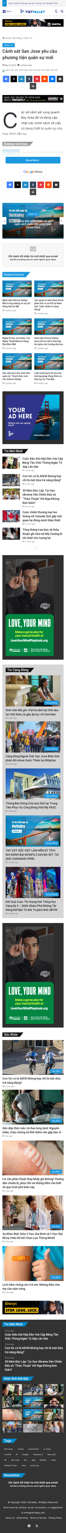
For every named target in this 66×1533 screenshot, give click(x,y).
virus (23, 1465)
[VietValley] (33, 11)
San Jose (15, 1460)
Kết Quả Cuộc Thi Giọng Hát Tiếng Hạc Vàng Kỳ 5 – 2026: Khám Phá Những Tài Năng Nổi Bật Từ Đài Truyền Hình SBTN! (32, 906)
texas (53, 1460)
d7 (17, 1454)
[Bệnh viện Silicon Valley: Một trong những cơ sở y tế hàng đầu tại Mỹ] (17, 288)
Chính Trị (27, 38)
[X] (14, 79)
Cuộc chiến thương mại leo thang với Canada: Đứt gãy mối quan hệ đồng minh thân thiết (42, 516)
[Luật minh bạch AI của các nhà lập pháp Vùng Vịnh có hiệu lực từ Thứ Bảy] (49, 361)
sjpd (33, 1460)
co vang (46, 1449)
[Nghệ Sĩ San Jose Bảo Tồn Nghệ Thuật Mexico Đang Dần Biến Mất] (17, 326)
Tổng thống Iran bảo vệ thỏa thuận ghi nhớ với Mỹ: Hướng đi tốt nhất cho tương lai (42, 533)
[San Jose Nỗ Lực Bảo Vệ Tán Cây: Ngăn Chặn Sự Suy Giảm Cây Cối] (11, 155)
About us (9, 1517)
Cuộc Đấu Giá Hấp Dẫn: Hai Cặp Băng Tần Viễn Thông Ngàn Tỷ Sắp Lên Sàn (42, 462)
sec (25, 1460)
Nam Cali (51, 1454)
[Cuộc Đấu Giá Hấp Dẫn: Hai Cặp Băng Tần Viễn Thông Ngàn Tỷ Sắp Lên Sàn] (11, 463)
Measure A (38, 1454)
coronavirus (33, 1449)
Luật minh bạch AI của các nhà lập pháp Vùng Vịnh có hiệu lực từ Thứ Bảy (48, 376)
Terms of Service (38, 1517)
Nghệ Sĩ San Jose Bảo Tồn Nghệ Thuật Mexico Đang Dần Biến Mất (16, 341)
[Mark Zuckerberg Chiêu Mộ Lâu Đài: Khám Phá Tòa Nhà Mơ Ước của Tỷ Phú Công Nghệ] (54, 1402)
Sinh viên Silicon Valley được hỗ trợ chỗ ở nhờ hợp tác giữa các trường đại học (48, 341)
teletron (43, 1460)
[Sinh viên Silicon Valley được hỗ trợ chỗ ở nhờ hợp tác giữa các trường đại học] (49, 326)
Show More (32, 160)
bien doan (8, 1449)
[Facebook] (6, 79)
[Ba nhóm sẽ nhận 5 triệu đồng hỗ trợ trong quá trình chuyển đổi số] (54, 1389)
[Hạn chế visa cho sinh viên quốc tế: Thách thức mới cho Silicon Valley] (17, 361)
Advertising (21, 1517)
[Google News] (33, 171)
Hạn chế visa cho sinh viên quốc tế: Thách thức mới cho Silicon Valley (16, 376)
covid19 (7, 1454)
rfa (5, 1460)
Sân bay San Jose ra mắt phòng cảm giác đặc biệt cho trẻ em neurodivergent (33, 224)
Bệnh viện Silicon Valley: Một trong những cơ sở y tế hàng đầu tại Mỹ (16, 303)
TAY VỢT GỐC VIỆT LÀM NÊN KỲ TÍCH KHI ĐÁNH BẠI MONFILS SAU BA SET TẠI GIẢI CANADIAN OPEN (32, 854)
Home (7, 38)
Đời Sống (17, 38)
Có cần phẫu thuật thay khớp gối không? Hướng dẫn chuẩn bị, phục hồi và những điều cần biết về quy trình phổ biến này (33, 1183)
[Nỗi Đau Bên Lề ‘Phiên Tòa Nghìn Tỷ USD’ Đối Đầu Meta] (33, 1427)
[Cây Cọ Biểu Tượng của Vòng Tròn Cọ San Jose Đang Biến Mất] (33, 1414)
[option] (33, 221)
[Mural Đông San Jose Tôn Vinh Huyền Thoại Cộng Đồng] (33, 1402)
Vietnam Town (10, 1465)
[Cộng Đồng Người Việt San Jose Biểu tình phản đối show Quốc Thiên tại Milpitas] (12, 1427)
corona (20, 1449)
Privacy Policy (54, 1517)
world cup (34, 1465)
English (25, 1454)
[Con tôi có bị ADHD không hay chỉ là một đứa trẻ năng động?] (11, 480)
